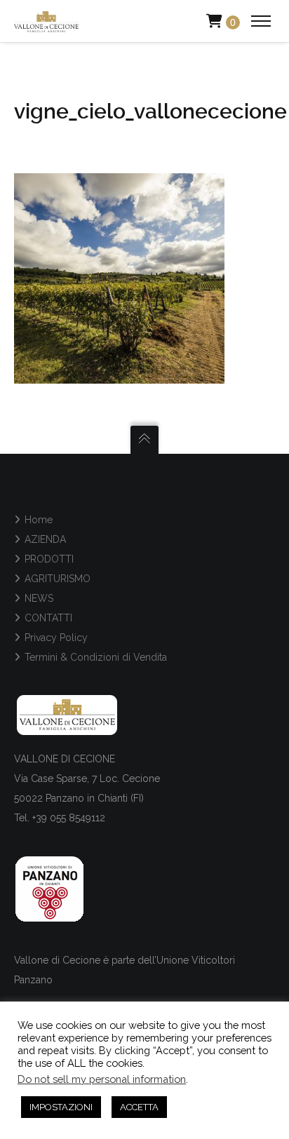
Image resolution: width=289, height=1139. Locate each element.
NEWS (39, 598)
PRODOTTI (49, 559)
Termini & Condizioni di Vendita (96, 657)
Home (39, 519)
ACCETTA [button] (139, 1107)
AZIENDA (45, 539)
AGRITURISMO (57, 578)
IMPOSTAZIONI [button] (61, 1107)
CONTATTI (48, 618)
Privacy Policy (56, 637)
